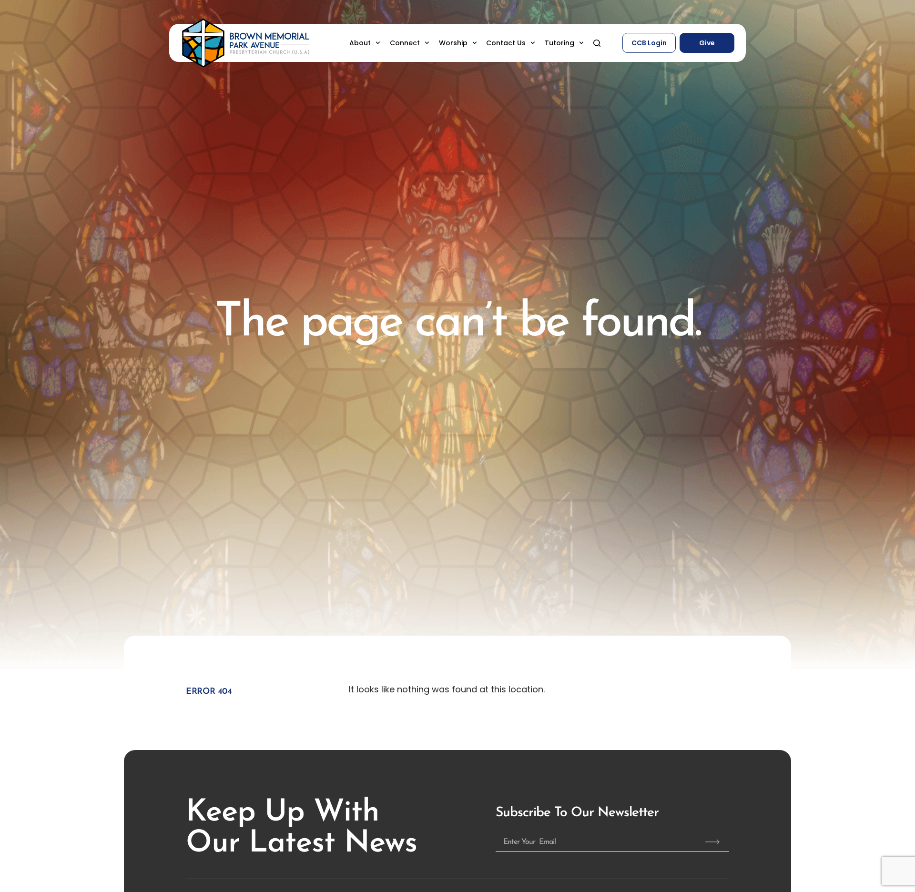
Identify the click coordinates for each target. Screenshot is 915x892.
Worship (453, 43)
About (360, 43)
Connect (405, 43)
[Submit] (712, 841)
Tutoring (559, 43)
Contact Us (506, 43)
